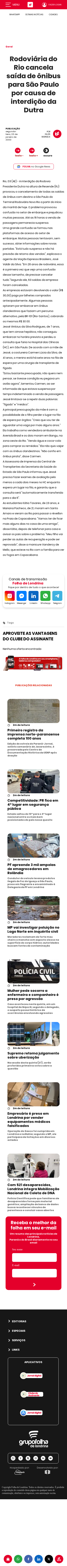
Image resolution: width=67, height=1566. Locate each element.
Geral (9, 46)
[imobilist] (8, 1559)
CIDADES (53, 14)
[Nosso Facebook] (22, 1458)
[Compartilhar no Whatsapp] (18, 1559)
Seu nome (17, 1249)
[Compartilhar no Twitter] (49, 1559)
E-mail (15, 1265)
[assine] (59, 1559)
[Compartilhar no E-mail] (52, 1458)
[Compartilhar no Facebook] (28, 1559)
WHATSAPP (14, 14)
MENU (16, 4)
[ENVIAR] (34, 1284)
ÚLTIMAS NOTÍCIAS (34, 14)
